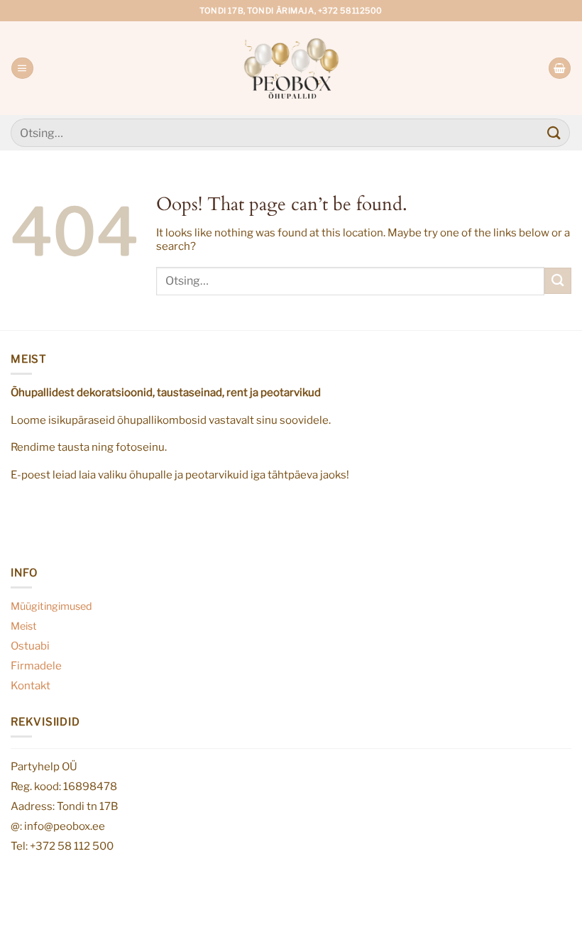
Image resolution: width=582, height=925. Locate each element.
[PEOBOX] (291, 68)
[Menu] (22, 69)
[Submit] (554, 132)
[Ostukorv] (559, 69)
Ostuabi (30, 645)
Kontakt (30, 685)
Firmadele (36, 665)
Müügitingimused (51, 606)
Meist (24, 626)
